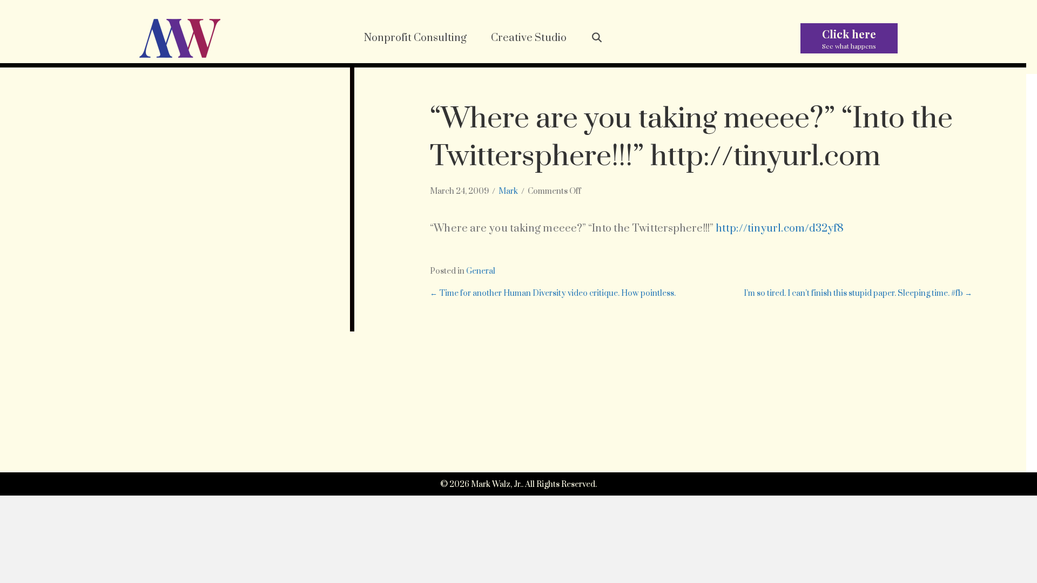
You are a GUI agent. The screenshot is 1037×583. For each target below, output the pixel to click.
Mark (508, 191)
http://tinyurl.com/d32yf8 (780, 228)
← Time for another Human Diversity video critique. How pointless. (553, 293)
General (480, 271)
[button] (597, 38)
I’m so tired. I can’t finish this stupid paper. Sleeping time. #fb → (858, 293)
